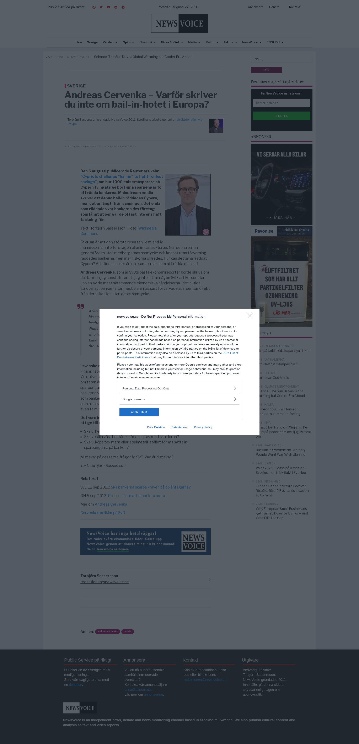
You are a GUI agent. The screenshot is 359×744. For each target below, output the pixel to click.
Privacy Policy (203, 427)
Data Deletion (156, 427)
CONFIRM (139, 412)
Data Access (179, 427)
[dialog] (179, 372)
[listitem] (179, 388)
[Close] (251, 317)
